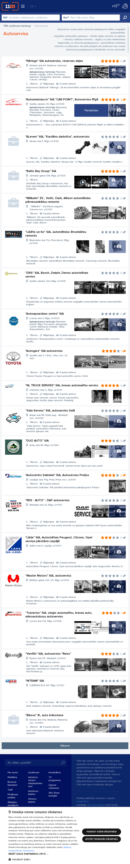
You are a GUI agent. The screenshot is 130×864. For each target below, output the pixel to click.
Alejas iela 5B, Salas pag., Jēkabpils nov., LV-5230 (48, 417)
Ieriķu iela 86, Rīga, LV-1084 (44, 445)
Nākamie (65, 745)
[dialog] (65, 835)
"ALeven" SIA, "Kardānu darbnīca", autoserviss (57, 136)
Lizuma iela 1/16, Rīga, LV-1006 (45, 621)
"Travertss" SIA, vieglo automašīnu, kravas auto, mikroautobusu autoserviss (58, 614)
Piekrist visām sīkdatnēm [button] (102, 831)
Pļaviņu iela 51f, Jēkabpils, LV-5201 (47, 658)
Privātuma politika (13, 796)
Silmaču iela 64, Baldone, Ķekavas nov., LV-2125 (50, 72)
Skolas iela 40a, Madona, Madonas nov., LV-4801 (48, 721)
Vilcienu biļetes (32, 800)
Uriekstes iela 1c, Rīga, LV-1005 (45, 389)
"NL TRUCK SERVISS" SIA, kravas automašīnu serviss (61, 385)
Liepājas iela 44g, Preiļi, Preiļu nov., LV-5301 (52, 479)
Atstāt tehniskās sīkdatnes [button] (101, 839)
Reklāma (12, 777)
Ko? (5, 17)
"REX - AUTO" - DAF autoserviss (47, 500)
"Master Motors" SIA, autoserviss (48, 575)
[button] (44, 853)
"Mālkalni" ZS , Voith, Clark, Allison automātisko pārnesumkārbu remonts (58, 200)
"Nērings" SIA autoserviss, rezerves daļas (54, 61)
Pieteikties (91, 110)
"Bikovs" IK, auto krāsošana (44, 715)
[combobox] (31, 18)
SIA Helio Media (96, 805)
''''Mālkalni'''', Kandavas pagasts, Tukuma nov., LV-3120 (46, 208)
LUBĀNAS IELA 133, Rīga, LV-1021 (46, 685)
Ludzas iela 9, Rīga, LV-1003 (48, 324)
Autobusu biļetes (33, 793)
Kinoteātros (55, 772)
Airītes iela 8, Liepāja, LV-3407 (45, 545)
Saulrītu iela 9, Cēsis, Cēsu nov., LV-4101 (48, 357)
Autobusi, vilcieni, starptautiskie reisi (35, 782)
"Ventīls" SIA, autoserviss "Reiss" (48, 653)
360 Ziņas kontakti (54, 794)
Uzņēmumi (33, 772)
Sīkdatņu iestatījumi (13, 804)
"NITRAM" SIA (34, 681)
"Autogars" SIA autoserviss (44, 351)
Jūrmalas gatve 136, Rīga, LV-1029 (47, 175)
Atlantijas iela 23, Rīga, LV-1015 (45, 504)
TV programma (55, 779)
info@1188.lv (83, 801)
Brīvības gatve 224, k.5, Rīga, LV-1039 (49, 580)
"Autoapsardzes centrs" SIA (44, 313)
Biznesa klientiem (12, 783)
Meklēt (125, 18)
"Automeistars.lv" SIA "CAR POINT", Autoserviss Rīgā (61, 99)
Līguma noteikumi (54, 786)
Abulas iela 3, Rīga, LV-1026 (44, 141)
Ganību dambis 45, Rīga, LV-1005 (48, 109)
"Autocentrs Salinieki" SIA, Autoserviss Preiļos (57, 475)
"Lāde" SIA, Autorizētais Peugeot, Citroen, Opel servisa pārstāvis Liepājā (58, 539)
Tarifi (10, 789)
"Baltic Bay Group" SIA (40, 171)
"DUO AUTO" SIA (37, 440)
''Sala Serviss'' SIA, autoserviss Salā (50, 410)
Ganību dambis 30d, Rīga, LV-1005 (47, 281)
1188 (10, 6)
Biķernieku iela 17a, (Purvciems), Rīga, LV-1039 (49, 242)
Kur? (66, 17)
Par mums (13, 772)
